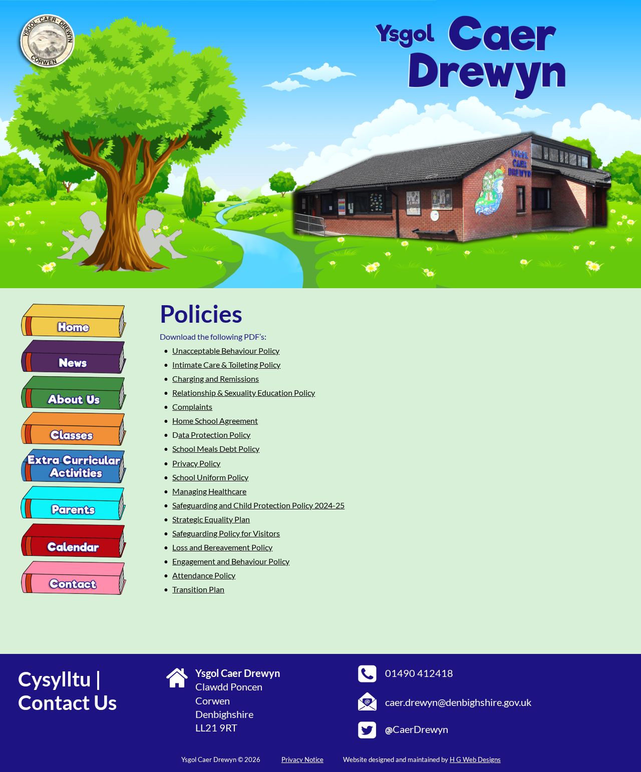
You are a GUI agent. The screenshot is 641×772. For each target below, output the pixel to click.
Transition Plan (198, 589)
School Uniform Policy (210, 477)
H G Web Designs (475, 759)
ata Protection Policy (214, 434)
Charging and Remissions (215, 378)
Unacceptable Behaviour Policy (225, 350)
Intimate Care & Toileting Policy (226, 364)
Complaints (192, 406)
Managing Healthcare (209, 491)
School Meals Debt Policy (215, 448)
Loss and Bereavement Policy (222, 547)
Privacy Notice (302, 759)
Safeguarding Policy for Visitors (226, 533)
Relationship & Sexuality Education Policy (243, 392)
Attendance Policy (203, 575)
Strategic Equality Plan (211, 519)
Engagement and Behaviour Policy (230, 561)
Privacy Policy (196, 463)
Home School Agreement (215, 420)
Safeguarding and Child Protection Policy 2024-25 (258, 505)
